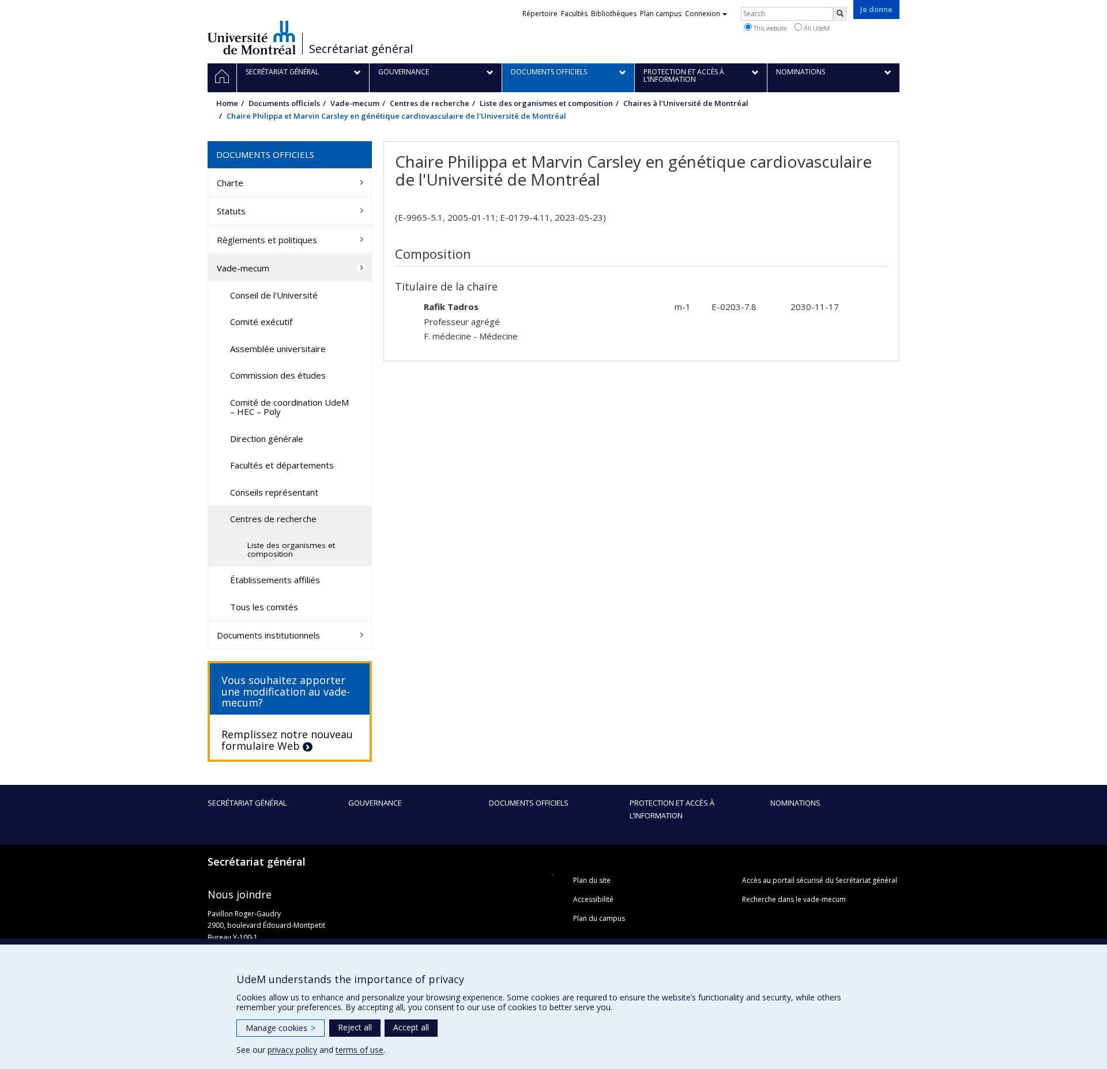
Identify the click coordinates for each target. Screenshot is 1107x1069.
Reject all (355, 1027)
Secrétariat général (361, 49)
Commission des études (278, 375)
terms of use (359, 1049)
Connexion (702, 13)
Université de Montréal (252, 37)
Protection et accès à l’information (672, 809)
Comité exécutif (261, 321)
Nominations (795, 803)
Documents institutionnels (268, 635)
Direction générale (266, 438)
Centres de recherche (429, 103)
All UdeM (816, 28)
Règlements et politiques (267, 239)
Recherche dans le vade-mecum (794, 899)
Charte (230, 182)
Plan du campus (599, 918)
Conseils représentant (274, 492)
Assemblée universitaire (278, 348)
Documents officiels (284, 103)
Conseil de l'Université (274, 295)
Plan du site (592, 880)
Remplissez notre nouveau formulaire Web (287, 740)
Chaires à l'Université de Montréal (685, 103)
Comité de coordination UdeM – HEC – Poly (289, 407)
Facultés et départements (282, 465)
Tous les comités (264, 607)
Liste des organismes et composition (546, 103)
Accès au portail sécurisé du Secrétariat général (819, 880)
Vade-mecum (354, 103)
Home (227, 103)
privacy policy (292, 1049)
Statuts (231, 211)
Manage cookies (280, 1027)
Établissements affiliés (275, 580)
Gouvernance (375, 803)
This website (769, 28)
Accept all (411, 1027)
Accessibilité (593, 899)
